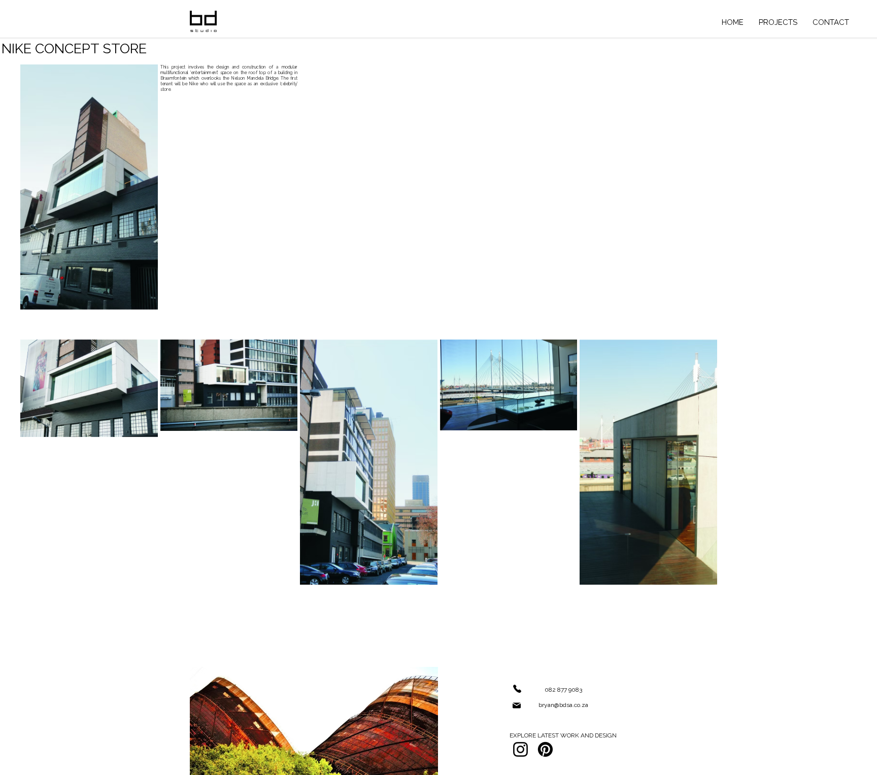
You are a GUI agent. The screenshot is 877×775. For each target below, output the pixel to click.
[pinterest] (545, 749)
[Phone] (517, 688)
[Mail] (516, 705)
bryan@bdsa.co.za (563, 705)
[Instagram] (520, 749)
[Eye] (203, 21)
